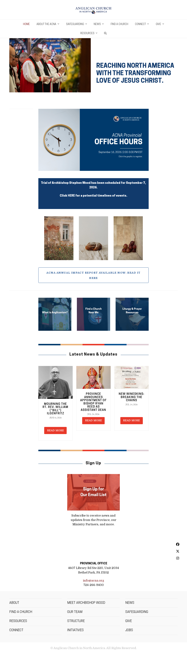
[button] (105, 33)
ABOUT (14, 603)
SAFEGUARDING (136, 612)
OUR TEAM (74, 612)
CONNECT (16, 630)
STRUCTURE (76, 621)
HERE (71, 195)
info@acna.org (93, 580)
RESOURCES (18, 621)
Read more (55, 430)
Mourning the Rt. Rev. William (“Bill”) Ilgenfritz (55, 409)
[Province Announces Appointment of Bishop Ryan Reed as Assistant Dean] (93, 377)
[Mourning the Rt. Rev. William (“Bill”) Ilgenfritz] (55, 382)
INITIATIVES (75, 630)
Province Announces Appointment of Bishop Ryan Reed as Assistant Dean (93, 402)
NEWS (129, 603)
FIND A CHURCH (20, 612)
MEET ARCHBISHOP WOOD (86, 603)
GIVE (128, 621)
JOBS (129, 630)
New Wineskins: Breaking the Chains (131, 397)
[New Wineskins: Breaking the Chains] (131, 377)
